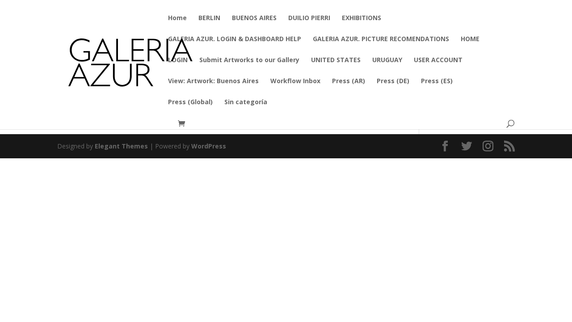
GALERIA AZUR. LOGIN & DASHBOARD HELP (234, 39)
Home (177, 18)
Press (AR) (348, 81)
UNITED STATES (336, 60)
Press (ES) (437, 81)
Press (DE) (393, 81)
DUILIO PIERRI (309, 18)
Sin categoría (245, 102)
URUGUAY (387, 60)
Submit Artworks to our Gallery (249, 60)
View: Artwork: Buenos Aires (213, 81)
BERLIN (209, 18)
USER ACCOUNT (438, 60)
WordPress (208, 146)
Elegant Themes (121, 146)
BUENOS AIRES (254, 18)
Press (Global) (190, 102)
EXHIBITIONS (361, 18)
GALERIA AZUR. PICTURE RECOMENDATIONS (381, 39)
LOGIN (178, 60)
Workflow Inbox (295, 81)
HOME (470, 39)
